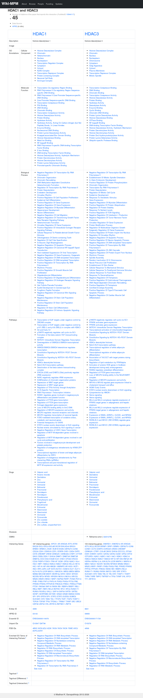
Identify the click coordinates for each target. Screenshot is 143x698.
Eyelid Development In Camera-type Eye (53, 287)
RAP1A (49, 586)
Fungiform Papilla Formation (48, 290)
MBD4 (77, 571)
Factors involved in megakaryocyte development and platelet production (58, 443)
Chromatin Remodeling (46, 180)
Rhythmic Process (44, 267)
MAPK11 (119, 561)
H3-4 (77, 561)
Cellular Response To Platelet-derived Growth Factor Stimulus (58, 233)
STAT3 (59, 596)
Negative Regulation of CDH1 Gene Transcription (57, 430)
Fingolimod (41, 502)
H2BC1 (103, 556)
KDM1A (66, 568)
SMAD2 (71, 594)
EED (42, 558)
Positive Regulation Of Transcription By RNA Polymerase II (55, 263)
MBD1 (87, 563)
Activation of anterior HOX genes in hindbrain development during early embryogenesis (107, 366)
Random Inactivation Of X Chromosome (105, 260)
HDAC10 (126, 556)
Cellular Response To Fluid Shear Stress (105, 272)
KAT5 (53, 568)
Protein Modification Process (101, 225)
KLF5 (40, 571)
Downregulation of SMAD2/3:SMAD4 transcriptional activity (58, 343)
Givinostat (41, 514)
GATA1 (100, 553)
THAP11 (76, 599)
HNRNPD (61, 566)
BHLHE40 (65, 546)
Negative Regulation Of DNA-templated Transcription (58, 257)
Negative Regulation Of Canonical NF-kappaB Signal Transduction (58, 248)
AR (59, 543)
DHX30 (52, 556)
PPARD (36, 584)
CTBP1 (72, 553)
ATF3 (70, 543)
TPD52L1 (54, 601)
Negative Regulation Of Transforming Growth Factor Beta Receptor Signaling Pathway (58, 218)
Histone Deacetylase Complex (49, 50)
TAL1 (52, 599)
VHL (47, 604)
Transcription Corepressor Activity (51, 112)
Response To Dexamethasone (101, 275)
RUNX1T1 (75, 589)
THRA (87, 576)
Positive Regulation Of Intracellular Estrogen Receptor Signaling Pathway (59, 228)
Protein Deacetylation (45, 190)
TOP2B (42, 601)
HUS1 (70, 566)
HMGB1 (53, 566)
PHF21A (52, 581)
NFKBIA (54, 576)
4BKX (35, 628)
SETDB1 (52, 594)
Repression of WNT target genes (50, 382)
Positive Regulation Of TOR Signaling (104, 212)
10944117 (70, 14)
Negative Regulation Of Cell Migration (52, 215)
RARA (54, 586)
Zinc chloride (42, 522)
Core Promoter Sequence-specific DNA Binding (56, 100)
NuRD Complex (43, 70)
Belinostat (41, 487)
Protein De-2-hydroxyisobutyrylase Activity (106, 135)
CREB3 (114, 548)
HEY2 (77, 563)
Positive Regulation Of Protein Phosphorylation (108, 182)
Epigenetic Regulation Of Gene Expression (106, 230)
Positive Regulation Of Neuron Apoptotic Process (109, 240)
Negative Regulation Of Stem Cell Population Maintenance (55, 298)
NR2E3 (35, 579)
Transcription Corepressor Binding (50, 102)
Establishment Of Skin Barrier (101, 265)
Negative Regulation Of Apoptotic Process (54, 245)
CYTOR (79, 553)
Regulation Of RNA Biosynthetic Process (53, 648)
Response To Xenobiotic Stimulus (103, 197)
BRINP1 (103, 546)
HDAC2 (46, 563)
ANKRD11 (107, 543)
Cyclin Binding (95, 110)
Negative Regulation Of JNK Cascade (104, 250)
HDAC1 (40, 33)
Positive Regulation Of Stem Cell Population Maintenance (55, 303)
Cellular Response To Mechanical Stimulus (106, 267)
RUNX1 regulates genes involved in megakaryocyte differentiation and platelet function (58, 396)
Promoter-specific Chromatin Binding (52, 165)
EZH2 (35, 561)
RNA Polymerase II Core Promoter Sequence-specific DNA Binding (59, 96)
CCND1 (88, 548)
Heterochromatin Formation (48, 222)
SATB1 (68, 591)
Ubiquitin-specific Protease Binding (103, 140)
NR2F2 (42, 579)
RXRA (102, 571)
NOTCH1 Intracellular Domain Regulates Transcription (58, 339)
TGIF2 (69, 599)
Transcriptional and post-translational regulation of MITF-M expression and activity (57, 463)
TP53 (48, 601)
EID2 (47, 558)
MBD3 (71, 571)
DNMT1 (59, 556)
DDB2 (40, 556)
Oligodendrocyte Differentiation (49, 275)
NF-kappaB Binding (45, 142)
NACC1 (93, 563)
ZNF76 (68, 604)
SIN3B (65, 594)
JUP (48, 568)
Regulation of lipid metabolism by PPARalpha (107, 362)
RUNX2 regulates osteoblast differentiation (106, 370)
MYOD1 (75, 574)
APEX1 (54, 543)
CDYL (54, 551)
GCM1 (60, 561)
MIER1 (49, 574)
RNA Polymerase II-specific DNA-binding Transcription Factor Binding (59, 146)
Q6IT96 (43, 623)
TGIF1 (63, 599)
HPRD (14, 26)
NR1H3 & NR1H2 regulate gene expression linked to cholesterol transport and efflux (110, 383)
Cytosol (40, 68)
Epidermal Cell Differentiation (48, 200)
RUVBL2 (42, 591)
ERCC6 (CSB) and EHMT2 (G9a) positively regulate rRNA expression (58, 373)
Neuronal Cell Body (45, 78)
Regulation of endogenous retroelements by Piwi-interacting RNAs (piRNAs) (57, 458)
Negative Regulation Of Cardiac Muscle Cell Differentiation (107, 296)
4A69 (87, 628)
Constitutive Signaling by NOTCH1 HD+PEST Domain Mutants (59, 358)
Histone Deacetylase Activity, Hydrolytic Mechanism (58, 155)
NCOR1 (100, 563)
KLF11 (77, 568)
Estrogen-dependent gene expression (52, 405)
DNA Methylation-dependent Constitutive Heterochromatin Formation (53, 183)
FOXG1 (47, 561)
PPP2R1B (50, 584)
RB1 (59, 586)
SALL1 (49, 591)
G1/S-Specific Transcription (48, 390)
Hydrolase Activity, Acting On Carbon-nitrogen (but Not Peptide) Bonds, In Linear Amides (59, 124)
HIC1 (35, 566)
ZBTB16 (52, 604)
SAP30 (62, 591)
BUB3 (61, 548)
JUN (103, 561)
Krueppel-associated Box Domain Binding (54, 135)
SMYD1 (109, 571)
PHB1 (35, 581)
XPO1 (128, 576)
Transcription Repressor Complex (50, 73)
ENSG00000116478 (41, 618)
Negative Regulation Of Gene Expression (53, 205)
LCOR (44, 571)
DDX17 (46, 556)
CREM (48, 553)
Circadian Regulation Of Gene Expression (54, 225)
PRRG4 (73, 584)
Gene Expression (96, 200)
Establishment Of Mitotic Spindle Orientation (107, 177)
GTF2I (129, 553)
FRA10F (54, 561)
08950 (87, 613)
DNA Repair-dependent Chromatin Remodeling (107, 282)
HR (66, 566)
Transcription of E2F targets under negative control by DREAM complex (59, 321)
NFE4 (41, 576)
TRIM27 (62, 601)
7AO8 (54, 628)
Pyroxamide (42, 517)
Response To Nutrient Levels (101, 210)
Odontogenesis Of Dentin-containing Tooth (54, 237)
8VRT (40, 630)
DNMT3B (74, 556)
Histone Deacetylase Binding (48, 137)
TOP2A (36, 601)
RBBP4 (65, 586)
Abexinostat (42, 509)
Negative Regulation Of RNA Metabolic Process (56, 645)
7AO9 (59, 628)
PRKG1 (66, 584)
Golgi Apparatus (95, 65)
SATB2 (74, 591)
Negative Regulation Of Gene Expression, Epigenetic (58, 255)
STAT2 (53, 596)
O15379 (88, 623)
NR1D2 (75, 576)
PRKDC (102, 568)
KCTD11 (59, 568)
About (24, 4)
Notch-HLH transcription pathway (50, 365)
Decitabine (41, 477)
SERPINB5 (43, 594)
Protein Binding (43, 117)
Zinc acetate (42, 519)
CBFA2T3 (68, 548)
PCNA (72, 579)
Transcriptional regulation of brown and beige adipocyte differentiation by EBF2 (59, 453)
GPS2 (66, 561)
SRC (114, 571)
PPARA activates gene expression (103, 322)
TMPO (98, 576)
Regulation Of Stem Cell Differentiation (52, 307)
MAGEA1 (59, 571)
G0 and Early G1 (44, 329)
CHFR (77, 551)
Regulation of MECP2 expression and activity (55, 410)
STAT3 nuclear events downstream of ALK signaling (58, 425)
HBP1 (40, 563)
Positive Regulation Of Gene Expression (53, 202)
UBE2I (78, 601)
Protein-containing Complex (48, 75)
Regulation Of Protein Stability (101, 207)
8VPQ (35, 630)
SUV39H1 (37, 599)
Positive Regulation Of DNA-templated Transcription (58, 260)
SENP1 (36, 594)
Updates (58, 4)
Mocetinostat (42, 504)
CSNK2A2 (65, 553)
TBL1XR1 (112, 574)
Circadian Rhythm (44, 195)
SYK (43, 599)
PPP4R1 (94, 568)
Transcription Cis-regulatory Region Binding (54, 87)
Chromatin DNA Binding (98, 112)
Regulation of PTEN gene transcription (52, 400)
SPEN (43, 596)
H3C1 (35, 563)
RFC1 (63, 589)
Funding (49, 4)
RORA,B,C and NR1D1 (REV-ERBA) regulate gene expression (109, 421)
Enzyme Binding (43, 127)
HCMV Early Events (97, 387)
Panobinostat (42, 497)
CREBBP (41, 553)
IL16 (99, 561)
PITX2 (71, 581)
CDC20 (35, 551)
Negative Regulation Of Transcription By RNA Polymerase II (55, 173)
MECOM (42, 574)
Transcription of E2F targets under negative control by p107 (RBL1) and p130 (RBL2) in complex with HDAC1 (59, 326)
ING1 (35, 568)
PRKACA (59, 584)
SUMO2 (73, 596)
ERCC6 (75, 558)
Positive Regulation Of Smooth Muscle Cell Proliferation (54, 271)
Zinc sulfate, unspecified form (49, 524)
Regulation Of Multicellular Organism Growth (107, 227)
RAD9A (42, 586)
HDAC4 (88, 558)
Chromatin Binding (44, 110)
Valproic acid (42, 472)
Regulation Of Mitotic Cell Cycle (102, 192)
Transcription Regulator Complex (50, 63)
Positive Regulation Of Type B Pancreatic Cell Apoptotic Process (108, 291)
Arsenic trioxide (43, 474)
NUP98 (60, 579)
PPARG (42, 584)
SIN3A (59, 594)
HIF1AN (46, 566)
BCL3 (41, 546)
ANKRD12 (116, 543)
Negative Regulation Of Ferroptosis (103, 277)
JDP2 (44, 568)
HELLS (71, 563)
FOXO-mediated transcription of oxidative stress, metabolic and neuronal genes (57, 418)
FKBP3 (41, 561)
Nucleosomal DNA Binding (48, 130)
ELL (124, 551)
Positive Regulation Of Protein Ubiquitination (107, 205)
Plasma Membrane (96, 70)
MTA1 (63, 574)
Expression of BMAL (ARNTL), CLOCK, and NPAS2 (110, 415)
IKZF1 (75, 566)
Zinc (39, 479)
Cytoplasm (41, 65)
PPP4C (88, 568)
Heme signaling (95, 395)
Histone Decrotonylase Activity (49, 160)
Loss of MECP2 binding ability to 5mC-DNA (54, 407)
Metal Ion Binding (44, 140)
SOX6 (77, 594)
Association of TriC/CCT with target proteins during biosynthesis (109, 358)
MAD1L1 (51, 571)
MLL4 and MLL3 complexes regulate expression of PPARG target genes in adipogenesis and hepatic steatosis (109, 402)
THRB (92, 576)
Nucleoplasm (42, 60)
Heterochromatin (43, 55)
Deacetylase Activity (97, 105)
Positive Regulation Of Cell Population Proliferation (57, 197)
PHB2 (40, 581)
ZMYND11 (61, 604)
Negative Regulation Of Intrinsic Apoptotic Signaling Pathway (58, 311)
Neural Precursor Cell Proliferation (103, 262)
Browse (32, 4)
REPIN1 (56, 589)
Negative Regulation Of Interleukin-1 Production (108, 215)
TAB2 (47, 599)
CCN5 (75, 548)
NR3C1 (48, 579)
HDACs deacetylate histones (48, 362)
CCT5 (93, 548)
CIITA (35, 553)
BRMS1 (36, 548)
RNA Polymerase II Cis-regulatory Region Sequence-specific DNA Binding (58, 91)
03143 (35, 613)
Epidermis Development (99, 195)
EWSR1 (93, 553)
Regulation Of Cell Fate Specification (52, 240)
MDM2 (35, 574)
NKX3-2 (68, 576)
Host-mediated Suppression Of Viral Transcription (57, 252)
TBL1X (105, 574)
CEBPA (60, 551)
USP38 (35, 604)
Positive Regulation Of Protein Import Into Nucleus (109, 232)
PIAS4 (65, 581)
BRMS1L (43, 548)
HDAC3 (92, 33)
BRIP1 (110, 546)
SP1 (34, 596)
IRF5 (39, 568)
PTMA (79, 584)
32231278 (107, 536)
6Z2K (49, 628)
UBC (73, 601)
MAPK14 (127, 561)
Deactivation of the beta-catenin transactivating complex (56, 368)
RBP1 (40, 589)
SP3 (38, 596)
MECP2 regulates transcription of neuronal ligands (57, 415)
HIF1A (39, 566)
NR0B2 (120, 563)
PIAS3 (59, 581)
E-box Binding (42, 150)
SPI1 (48, 596)
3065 (35, 608)
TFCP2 (58, 599)
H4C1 (113, 556)
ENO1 (62, 558)
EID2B (52, 558)
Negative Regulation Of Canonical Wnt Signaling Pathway (56, 293)
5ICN (40, 628)
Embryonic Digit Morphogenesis (50, 242)
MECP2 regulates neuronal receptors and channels (57, 412)
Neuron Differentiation (45, 212)
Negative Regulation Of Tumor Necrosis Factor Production (108, 218)
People (41, 4)
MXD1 (68, 574)
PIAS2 (111, 566)
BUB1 (49, 548)
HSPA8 (94, 561)
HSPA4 (88, 561)
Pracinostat (41, 489)
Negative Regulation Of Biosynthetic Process (55, 650)
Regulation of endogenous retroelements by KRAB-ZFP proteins (59, 448)
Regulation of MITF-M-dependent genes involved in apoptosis (57, 433)
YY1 (86, 579)
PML (76, 581)
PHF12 (46, 581)
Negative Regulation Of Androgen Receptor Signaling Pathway (58, 281)
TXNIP (68, 601)
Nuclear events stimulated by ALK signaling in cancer (58, 427)
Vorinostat (41, 482)
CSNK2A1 (56, 553)
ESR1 (87, 553)
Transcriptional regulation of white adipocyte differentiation (107, 348)
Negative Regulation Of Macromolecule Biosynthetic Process (58, 656)
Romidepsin (42, 492)
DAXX (35, 556)
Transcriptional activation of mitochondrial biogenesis (110, 329)
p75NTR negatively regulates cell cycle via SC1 (56, 332)
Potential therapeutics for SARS (50, 422)
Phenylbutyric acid (44, 499)
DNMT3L (36, 558)
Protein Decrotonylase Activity (49, 158)
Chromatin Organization (46, 177)
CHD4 (71, 551)
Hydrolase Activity (44, 120)
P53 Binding (42, 105)
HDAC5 (94, 558)
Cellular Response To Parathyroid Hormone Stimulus (110, 270)
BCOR (58, 546)
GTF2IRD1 (89, 556)
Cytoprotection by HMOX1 (99, 392)
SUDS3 (66, 596)
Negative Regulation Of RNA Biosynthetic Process (57, 635)
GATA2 (106, 553)
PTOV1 (35, 586)
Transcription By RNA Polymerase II (104, 187)
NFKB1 (47, 576)
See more (38, 668)
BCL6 (46, 546)
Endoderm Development (47, 192)
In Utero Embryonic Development (102, 180)
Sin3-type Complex (45, 80)
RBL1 (77, 586)
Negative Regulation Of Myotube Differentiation (56, 207)
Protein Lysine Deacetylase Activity (51, 132)
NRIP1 (54, 579)
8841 (87, 608)
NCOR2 (36, 576)
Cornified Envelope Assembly (101, 287)
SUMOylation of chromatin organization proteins (56, 380)
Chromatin (41, 53)
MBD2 (66, 571)
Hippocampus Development (48, 210)
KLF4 (35, 571)
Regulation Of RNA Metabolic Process (104, 665)
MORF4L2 (56, 574)
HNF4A (126, 558)
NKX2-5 (61, 576)
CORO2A (107, 548)
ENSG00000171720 (93, 618)
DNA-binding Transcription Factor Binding (53, 153)
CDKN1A (48, 551)
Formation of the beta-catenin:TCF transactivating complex (57, 336)
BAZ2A (36, 546)
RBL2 (35, 589)
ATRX (75, 543)
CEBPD (99, 548)
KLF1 (72, 568)
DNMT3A (66, 556)
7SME (70, 628)
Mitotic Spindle (95, 75)
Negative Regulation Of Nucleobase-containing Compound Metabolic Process (56, 641)
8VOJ (75, 628)
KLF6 (108, 561)
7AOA (64, 628)
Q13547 (36, 623)
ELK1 (57, 558)
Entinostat (41, 507)
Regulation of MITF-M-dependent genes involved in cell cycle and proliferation (59, 438)
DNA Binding (42, 107)
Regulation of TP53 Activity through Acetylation (56, 387)
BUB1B (56, 548)
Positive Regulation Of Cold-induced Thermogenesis (110, 280)
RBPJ (45, 589)
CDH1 (41, 551)
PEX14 (78, 579)
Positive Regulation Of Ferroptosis (103, 285)
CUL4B (103, 551)
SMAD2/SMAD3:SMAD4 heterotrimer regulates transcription (56, 348)
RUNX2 (96, 571)
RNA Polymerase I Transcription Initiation (54, 392)
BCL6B (52, 546)
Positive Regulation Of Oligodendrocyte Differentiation (59, 277)
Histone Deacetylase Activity (49, 115)
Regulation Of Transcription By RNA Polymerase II (57, 187)
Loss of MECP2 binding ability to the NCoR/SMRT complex (109, 376)
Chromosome (94, 60)
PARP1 (66, 579)
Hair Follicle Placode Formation (49, 285)
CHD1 (66, 551)
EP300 (68, 558)
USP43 (42, 604)
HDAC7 (59, 563)
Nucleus (40, 58)
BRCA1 (73, 546)
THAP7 (127, 574)
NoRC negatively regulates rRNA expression (55, 377)
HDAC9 (65, 563)
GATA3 (112, 553)
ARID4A (64, 543)
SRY (118, 571)
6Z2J (45, 628)
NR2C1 (127, 563)
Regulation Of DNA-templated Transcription (54, 653)
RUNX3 (36, 591)
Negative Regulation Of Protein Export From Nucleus (110, 252)
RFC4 (68, 589)
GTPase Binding (95, 120)
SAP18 (56, 591)
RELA (50, 589)
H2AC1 (72, 561)
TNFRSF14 (106, 576)
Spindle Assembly (96, 257)
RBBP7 (71, 586)
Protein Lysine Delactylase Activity (51, 163)
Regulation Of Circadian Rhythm (102, 235)
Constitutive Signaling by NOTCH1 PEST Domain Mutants (57, 353)
